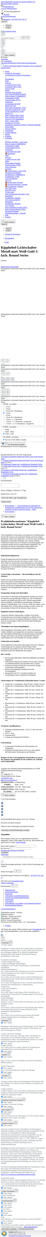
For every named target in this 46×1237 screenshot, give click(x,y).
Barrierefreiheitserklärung (13, 905)
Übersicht (4, 63)
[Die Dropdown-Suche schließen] (28, 37)
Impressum (9, 894)
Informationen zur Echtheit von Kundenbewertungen (23, 903)
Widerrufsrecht (10, 890)
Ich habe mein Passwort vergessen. (12, 850)
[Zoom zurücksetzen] (8, 379)
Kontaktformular (17, 881)
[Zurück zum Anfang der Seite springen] (3, 938)
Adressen (24, 63)
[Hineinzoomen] (12, 379)
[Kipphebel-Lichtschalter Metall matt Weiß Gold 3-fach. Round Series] (23, 270)
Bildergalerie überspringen (10, 267)
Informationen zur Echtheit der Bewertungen (20, 1235)
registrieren (8, 61)
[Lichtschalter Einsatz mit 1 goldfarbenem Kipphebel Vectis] (21, 464)
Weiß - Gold (9, 434)
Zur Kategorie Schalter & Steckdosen (17, 75)
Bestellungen (31, 63)
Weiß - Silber (9, 432)
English (8, 27)
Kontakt (8, 926)
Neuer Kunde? (21, 842)
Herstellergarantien (11, 892)
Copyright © (9, 901)
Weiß (7, 430)
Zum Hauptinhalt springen (10, 2)
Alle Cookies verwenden (9, 1229)
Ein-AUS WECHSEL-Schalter (15, 440)
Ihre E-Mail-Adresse (8, 846)
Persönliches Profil (14, 63)
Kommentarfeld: (6, 481)
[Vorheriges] (3, 360)
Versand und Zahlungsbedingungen (17, 898)
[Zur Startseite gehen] (8, 31)
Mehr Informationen (30, 1227)
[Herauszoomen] (3, 379)
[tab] (23, 507)
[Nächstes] (8, 360)
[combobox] (11, 38)
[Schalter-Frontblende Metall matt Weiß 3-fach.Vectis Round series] (23, 458)
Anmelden (4, 59)
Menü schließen (10, 55)
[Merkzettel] (2, 48)
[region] (23, 335)
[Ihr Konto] (3, 51)
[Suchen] (23, 37)
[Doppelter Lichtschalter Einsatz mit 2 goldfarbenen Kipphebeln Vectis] (23, 472)
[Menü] (3, 34)
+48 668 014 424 (7, 778)
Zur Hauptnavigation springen (18, 3)
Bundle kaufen (6, 502)
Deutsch (8, 25)
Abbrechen (4, 854)
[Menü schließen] (6, 77)
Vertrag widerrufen (7, 883)
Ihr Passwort (6, 848)
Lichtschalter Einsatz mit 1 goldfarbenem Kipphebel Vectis (23, 466)
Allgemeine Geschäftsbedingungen (17, 896)
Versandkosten (37, 929)
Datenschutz (9, 899)
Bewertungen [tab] (10, 511)
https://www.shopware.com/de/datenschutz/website (18, 1174)
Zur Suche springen (26, 2)
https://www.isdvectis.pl (9, 780)
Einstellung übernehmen (26, 1229)
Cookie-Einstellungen (8, 909)
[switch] (2, 945)
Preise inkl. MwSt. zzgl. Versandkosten (14, 498)
